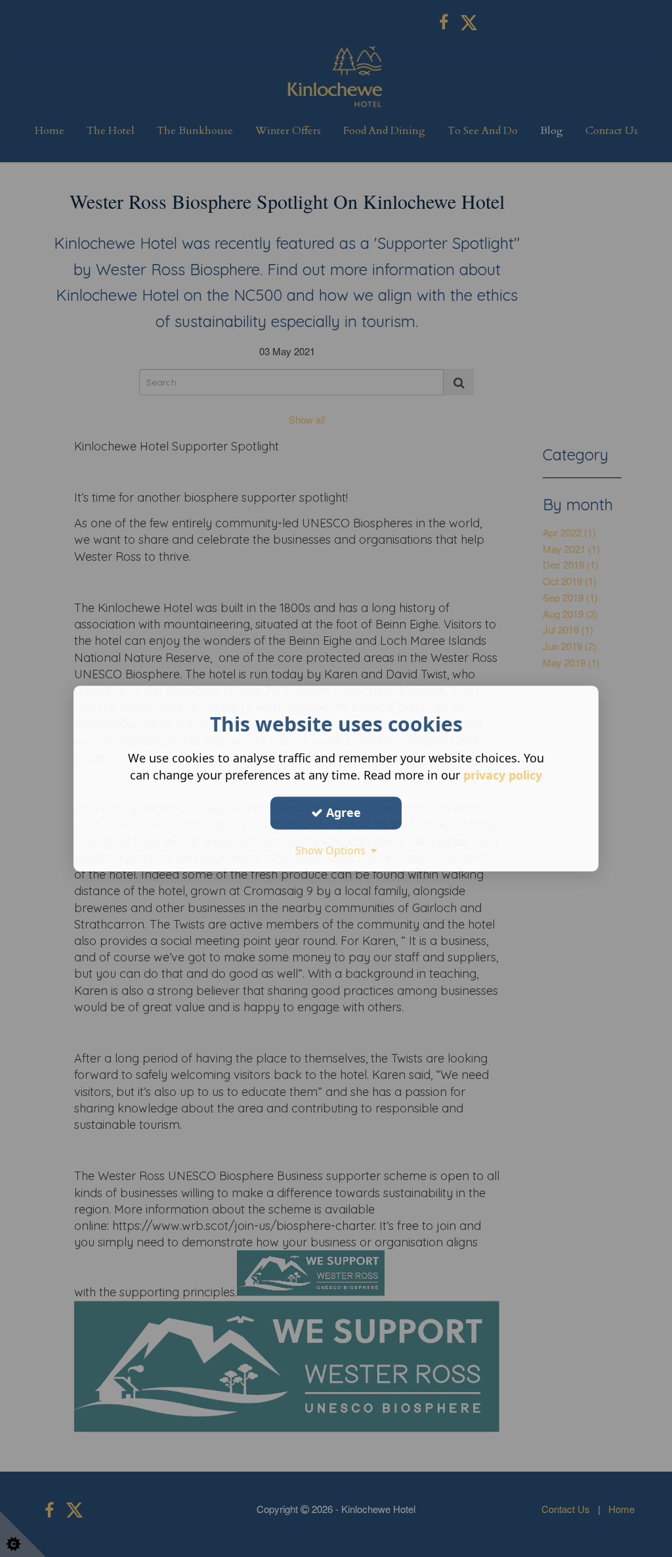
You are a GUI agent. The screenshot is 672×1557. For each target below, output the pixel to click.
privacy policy (502, 775)
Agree (342, 812)
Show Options (333, 850)
